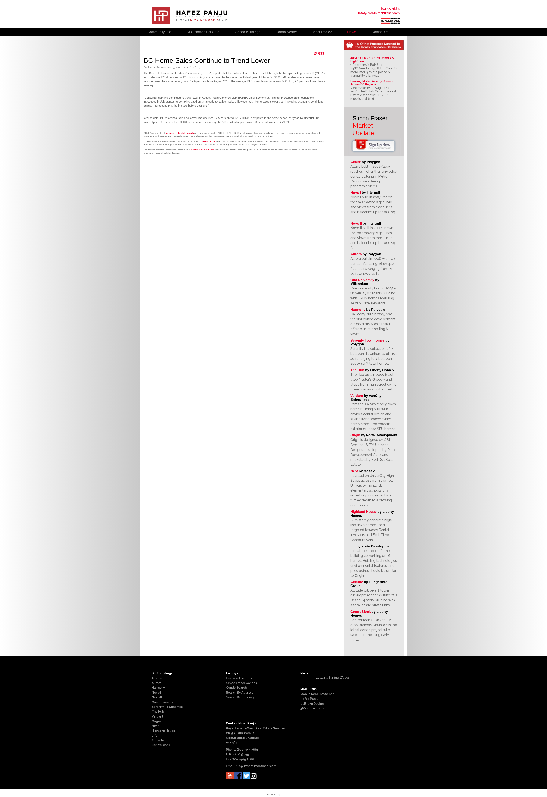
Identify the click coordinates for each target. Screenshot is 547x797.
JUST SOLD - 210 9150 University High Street (372, 59)
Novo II (356, 223)
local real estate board (202, 149)
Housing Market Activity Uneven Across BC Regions (371, 82)
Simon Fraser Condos (241, 683)
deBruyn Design (312, 703)
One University (362, 280)
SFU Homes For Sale (203, 32)
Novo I (355, 192)
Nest (354, 471)
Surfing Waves (339, 677)
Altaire (356, 162)
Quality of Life (208, 141)
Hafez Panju (309, 698)
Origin (355, 435)
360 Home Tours (312, 708)
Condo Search (236, 687)
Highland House (363, 512)
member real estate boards (180, 133)
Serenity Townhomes (367, 340)
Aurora (356, 254)
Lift (353, 546)
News (351, 32)
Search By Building (240, 697)
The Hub (357, 370)
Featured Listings (239, 678)
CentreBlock (360, 612)
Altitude (356, 582)
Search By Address (239, 692)
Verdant (356, 396)
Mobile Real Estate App (317, 694)
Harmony (357, 309)
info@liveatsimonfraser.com (379, 13)
